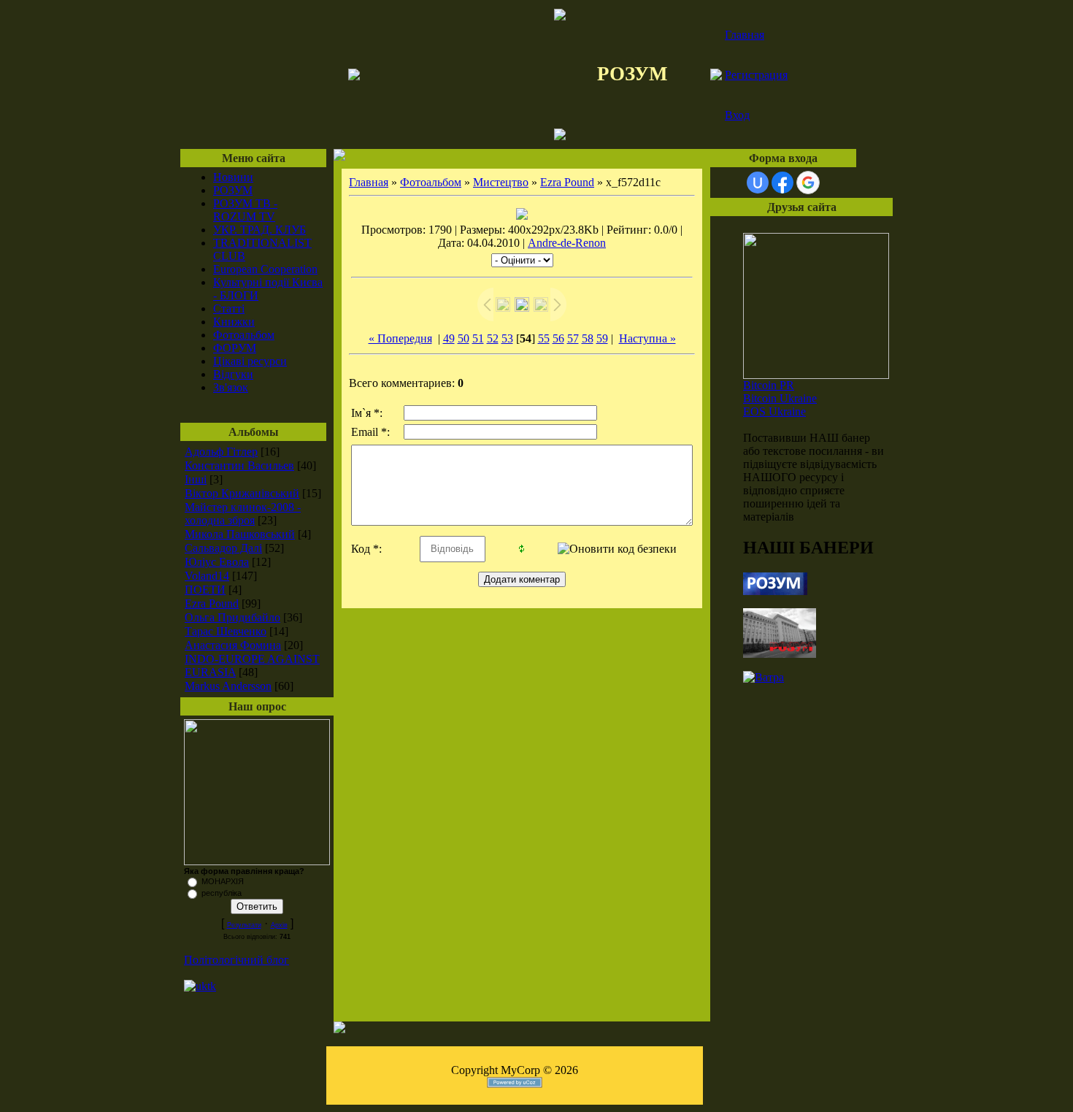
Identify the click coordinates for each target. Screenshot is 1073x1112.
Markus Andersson (228, 686)
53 (507, 338)
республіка (221, 893)
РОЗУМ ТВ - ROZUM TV (245, 210)
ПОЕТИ (205, 589)
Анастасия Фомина (233, 645)
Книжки (234, 321)
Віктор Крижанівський (242, 493)
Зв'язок (230, 387)
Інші (196, 479)
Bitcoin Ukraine (780, 398)
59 (602, 338)
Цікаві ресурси (250, 361)
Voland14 (207, 576)
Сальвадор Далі (223, 548)
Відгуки (233, 374)
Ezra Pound (212, 603)
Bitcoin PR (768, 385)
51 (478, 338)
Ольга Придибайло (232, 617)
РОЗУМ (233, 190)
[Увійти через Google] (808, 182)
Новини (233, 177)
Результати (244, 925)
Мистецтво (500, 182)
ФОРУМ (234, 348)
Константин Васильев (239, 465)
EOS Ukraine (774, 411)
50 (463, 338)
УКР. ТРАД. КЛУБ (259, 229)
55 (544, 338)
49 (449, 338)
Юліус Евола (217, 562)
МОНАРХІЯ (222, 881)
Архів (279, 925)
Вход (737, 115)
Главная (744, 34)
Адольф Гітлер (221, 451)
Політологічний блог (236, 960)
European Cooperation (265, 269)
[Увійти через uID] (758, 182)
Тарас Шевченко (225, 631)
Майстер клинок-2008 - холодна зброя (243, 513)
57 (573, 338)
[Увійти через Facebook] (782, 182)
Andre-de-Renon (567, 243)
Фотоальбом (243, 335)
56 (558, 338)
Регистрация (756, 75)
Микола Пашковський (240, 534)
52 (493, 338)
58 (587, 338)
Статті (229, 308)
